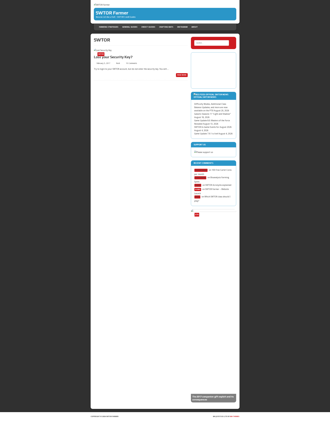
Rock (118, 63)
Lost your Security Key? (113, 57)
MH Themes (234, 416)
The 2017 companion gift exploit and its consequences (213, 398)
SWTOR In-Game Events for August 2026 (213, 127)
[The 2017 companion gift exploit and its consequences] (213, 305)
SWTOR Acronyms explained (218, 185)
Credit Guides (148, 27)
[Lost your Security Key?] (103, 50)
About (194, 27)
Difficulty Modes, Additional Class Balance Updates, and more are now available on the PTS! (211, 107)
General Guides (129, 27)
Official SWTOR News (205, 97)
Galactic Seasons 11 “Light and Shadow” (212, 114)
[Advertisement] (213, 70)
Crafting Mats (166, 27)
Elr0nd (197, 189)
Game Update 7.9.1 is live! (206, 133)
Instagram (182, 27)
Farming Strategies (108, 27)
